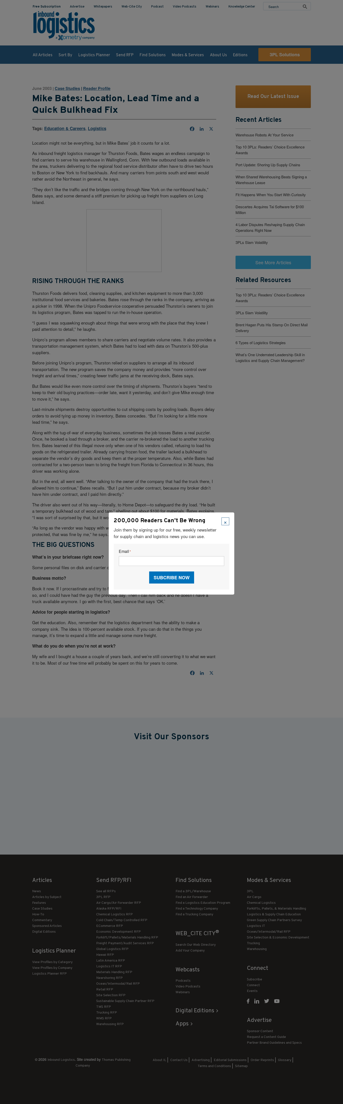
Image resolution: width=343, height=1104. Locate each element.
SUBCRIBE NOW (172, 577)
